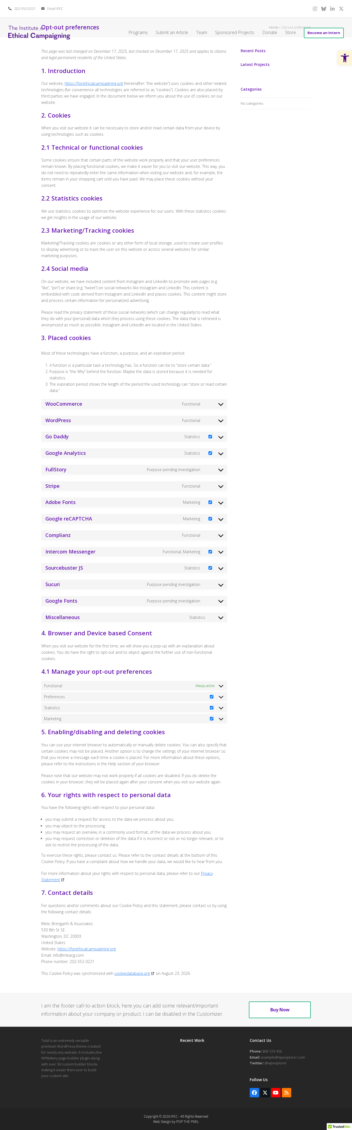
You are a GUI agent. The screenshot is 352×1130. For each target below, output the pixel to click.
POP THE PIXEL (187, 1121)
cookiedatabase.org (132, 973)
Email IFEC (55, 8)
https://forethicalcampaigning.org (94, 83)
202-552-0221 (25, 8)
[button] (345, 58)
